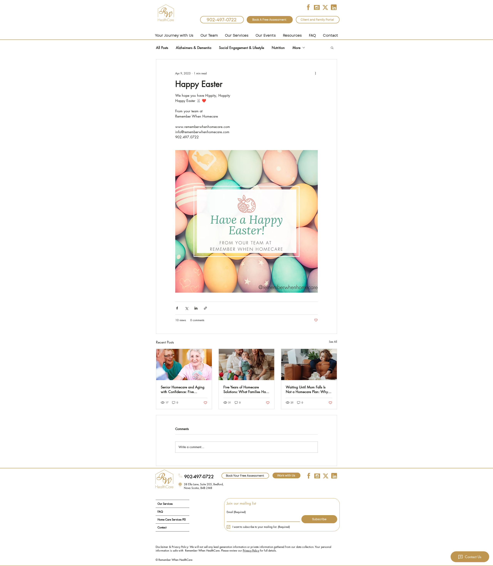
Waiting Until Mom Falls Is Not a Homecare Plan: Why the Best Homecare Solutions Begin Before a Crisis (307, 389)
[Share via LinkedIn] (196, 308)
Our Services (165, 504)
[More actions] (315, 73)
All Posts (162, 47)
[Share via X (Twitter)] (186, 308)
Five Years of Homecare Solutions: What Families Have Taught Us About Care (246, 389)
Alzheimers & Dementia (193, 47)
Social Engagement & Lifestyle (241, 47)
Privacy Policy (251, 550)
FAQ (160, 511)
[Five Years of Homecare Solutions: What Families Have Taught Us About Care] (246, 364)
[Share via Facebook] (177, 308)
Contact (162, 527)
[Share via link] (205, 308)
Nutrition (278, 47)
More (296, 47)
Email (236, 512)
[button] (209, 35)
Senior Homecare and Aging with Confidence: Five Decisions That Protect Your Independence (182, 389)
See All (333, 341)
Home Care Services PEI (172, 519)
